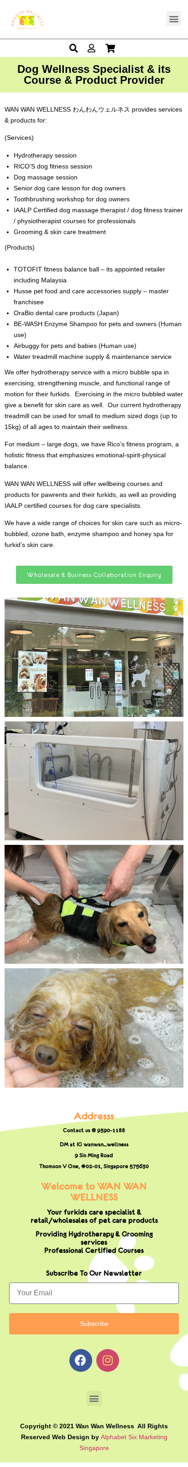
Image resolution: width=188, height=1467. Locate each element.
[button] (173, 18)
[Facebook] (80, 1360)
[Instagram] (107, 1360)
